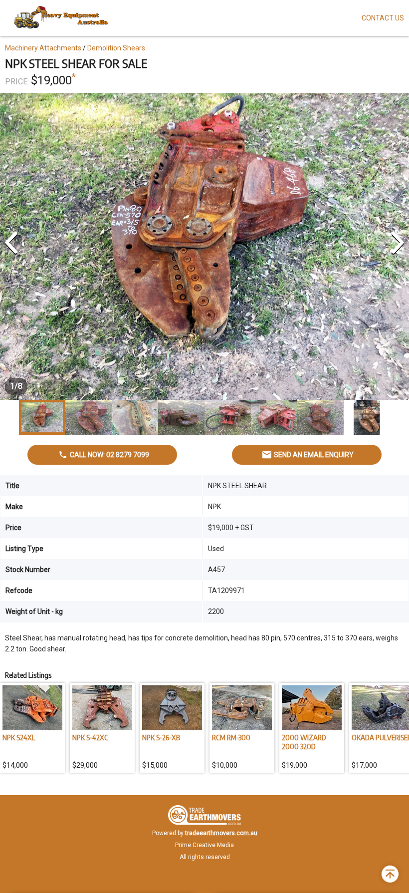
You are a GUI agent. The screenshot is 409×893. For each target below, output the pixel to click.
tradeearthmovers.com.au (221, 833)
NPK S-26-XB (161, 737)
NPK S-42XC (90, 737)
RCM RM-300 (231, 737)
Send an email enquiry (314, 455)
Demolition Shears (116, 48)
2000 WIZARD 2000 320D (304, 742)
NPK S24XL (18, 737)
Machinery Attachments (43, 48)
